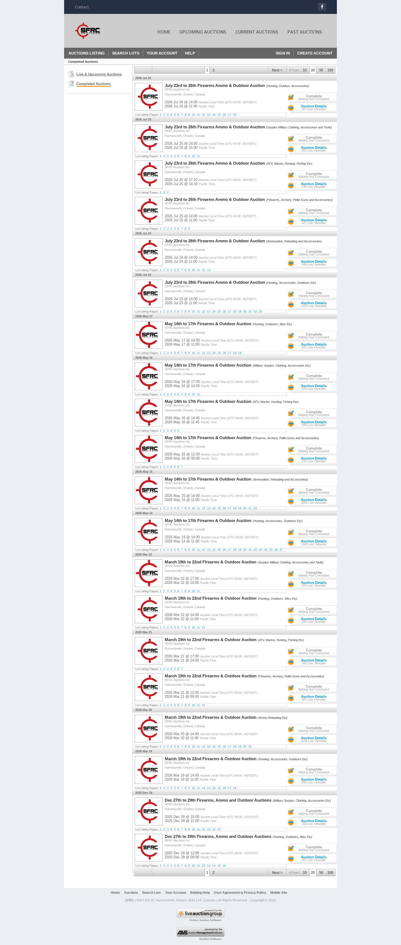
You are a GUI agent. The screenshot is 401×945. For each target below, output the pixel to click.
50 (321, 70)
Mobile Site (278, 893)
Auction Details (314, 106)
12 (203, 114)
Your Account (162, 53)
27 (281, 549)
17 (229, 114)
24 (265, 549)
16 (224, 114)
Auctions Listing (86, 53)
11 (198, 114)
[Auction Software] (200, 936)
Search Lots (125, 53)
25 (271, 549)
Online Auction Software (206, 920)
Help (190, 53)
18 (234, 114)
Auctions (131, 893)
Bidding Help (200, 893)
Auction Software (210, 938)
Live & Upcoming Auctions (99, 74)
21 (250, 311)
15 (219, 114)
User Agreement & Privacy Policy (240, 893)
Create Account (315, 53)
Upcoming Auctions (202, 32)
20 (313, 70)
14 (214, 114)
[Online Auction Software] (200, 917)
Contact (82, 7)
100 (330, 70)
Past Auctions (305, 32)
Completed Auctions (93, 84)
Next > (277, 70)
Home (163, 32)
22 (255, 311)
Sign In (283, 53)
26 (276, 549)
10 (305, 70)
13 (208, 114)
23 (260, 311)
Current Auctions (256, 32)
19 (239, 311)
